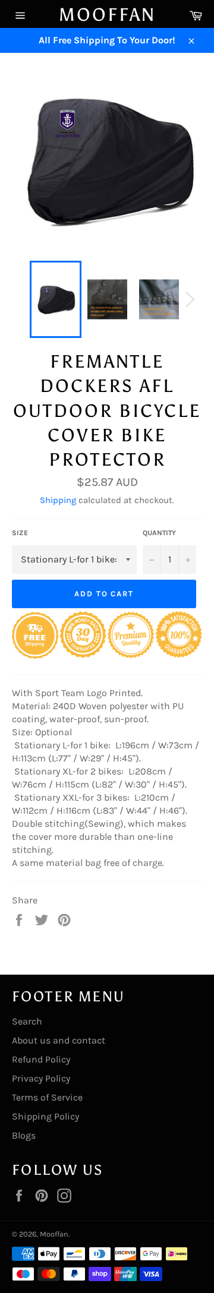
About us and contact (58, 1040)
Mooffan (107, 15)
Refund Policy (41, 1059)
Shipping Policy (45, 1116)
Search (27, 1021)
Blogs (24, 1135)
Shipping (58, 500)
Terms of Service (47, 1097)
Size (20, 533)
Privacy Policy (41, 1078)
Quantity (159, 533)
